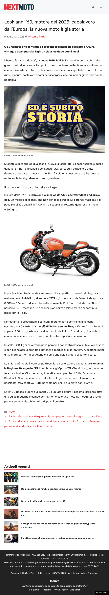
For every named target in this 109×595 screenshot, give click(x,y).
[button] (93, 7)
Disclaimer (75, 589)
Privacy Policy (61, 589)
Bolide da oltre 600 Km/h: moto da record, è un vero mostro (51, 489)
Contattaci (93, 573)
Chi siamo (34, 589)
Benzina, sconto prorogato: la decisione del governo (47, 476)
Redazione (46, 589)
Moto (12, 411)
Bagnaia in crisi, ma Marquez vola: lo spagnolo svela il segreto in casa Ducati (56, 416)
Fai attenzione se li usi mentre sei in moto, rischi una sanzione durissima (57, 538)
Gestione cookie (101, 592)
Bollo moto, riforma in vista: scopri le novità (43, 501)
